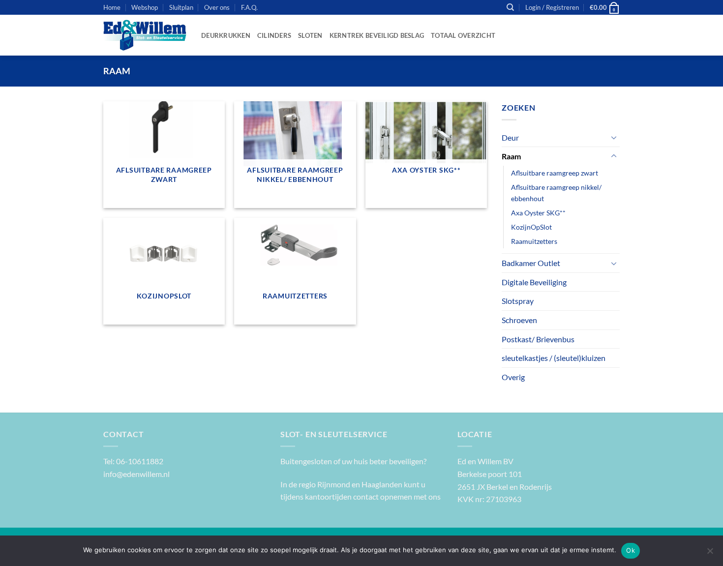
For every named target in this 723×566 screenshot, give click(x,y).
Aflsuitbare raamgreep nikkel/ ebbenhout (556, 193)
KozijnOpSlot (531, 227)
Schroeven (519, 320)
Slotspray (518, 300)
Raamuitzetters (534, 241)
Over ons (217, 7)
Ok (630, 550)
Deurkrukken (225, 35)
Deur (510, 137)
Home (111, 7)
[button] (552, 7)
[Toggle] (614, 137)
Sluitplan (181, 7)
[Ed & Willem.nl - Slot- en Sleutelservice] (144, 35)
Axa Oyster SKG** (538, 213)
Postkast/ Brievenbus (538, 339)
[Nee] (710, 554)
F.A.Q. (249, 7)
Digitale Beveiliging (534, 282)
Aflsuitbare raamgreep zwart (554, 173)
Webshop (144, 7)
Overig (513, 377)
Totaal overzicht (463, 35)
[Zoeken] (510, 7)
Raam (511, 156)
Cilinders (274, 35)
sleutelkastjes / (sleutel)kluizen (553, 357)
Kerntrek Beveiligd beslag (377, 35)
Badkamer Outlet (531, 263)
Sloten (310, 35)
